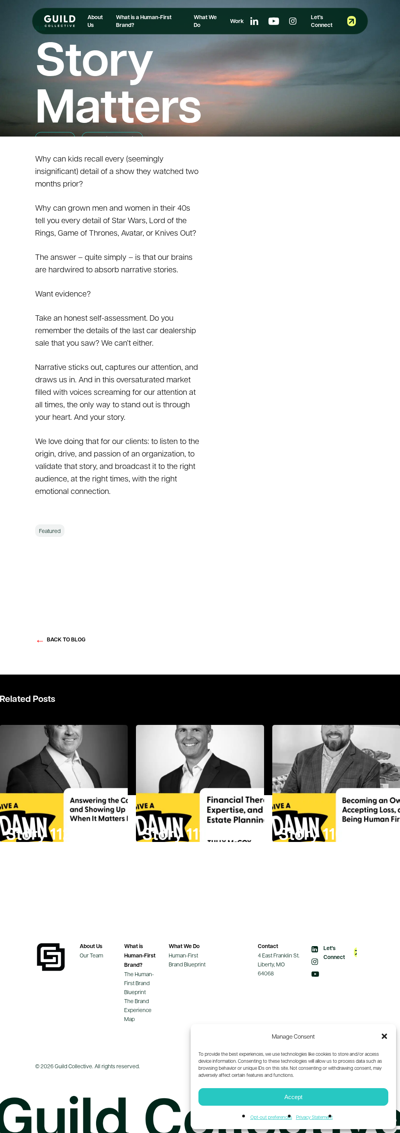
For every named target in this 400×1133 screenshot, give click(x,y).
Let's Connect (334, 952)
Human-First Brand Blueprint (187, 960)
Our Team (91, 955)
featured (50, 530)
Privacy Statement (314, 1117)
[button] (384, 1036)
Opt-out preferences (271, 1117)
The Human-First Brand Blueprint (139, 982)
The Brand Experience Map (138, 1009)
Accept (293, 1097)
